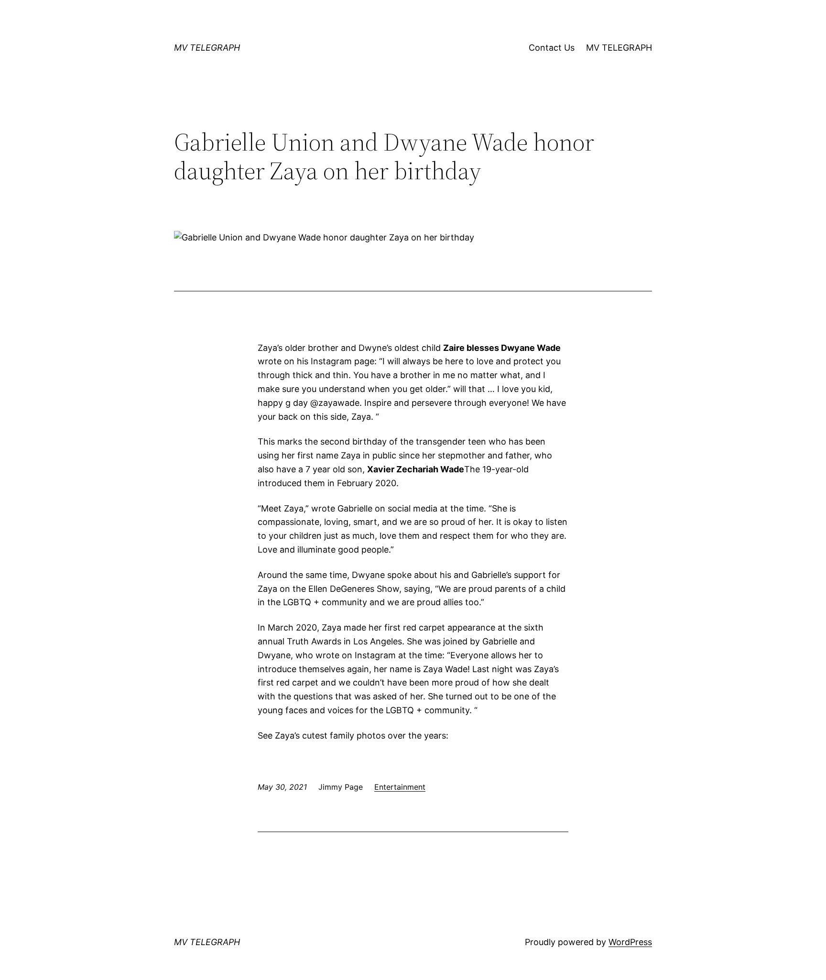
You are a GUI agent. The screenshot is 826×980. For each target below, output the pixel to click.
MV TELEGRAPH (207, 48)
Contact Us (552, 48)
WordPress (630, 942)
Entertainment (399, 787)
